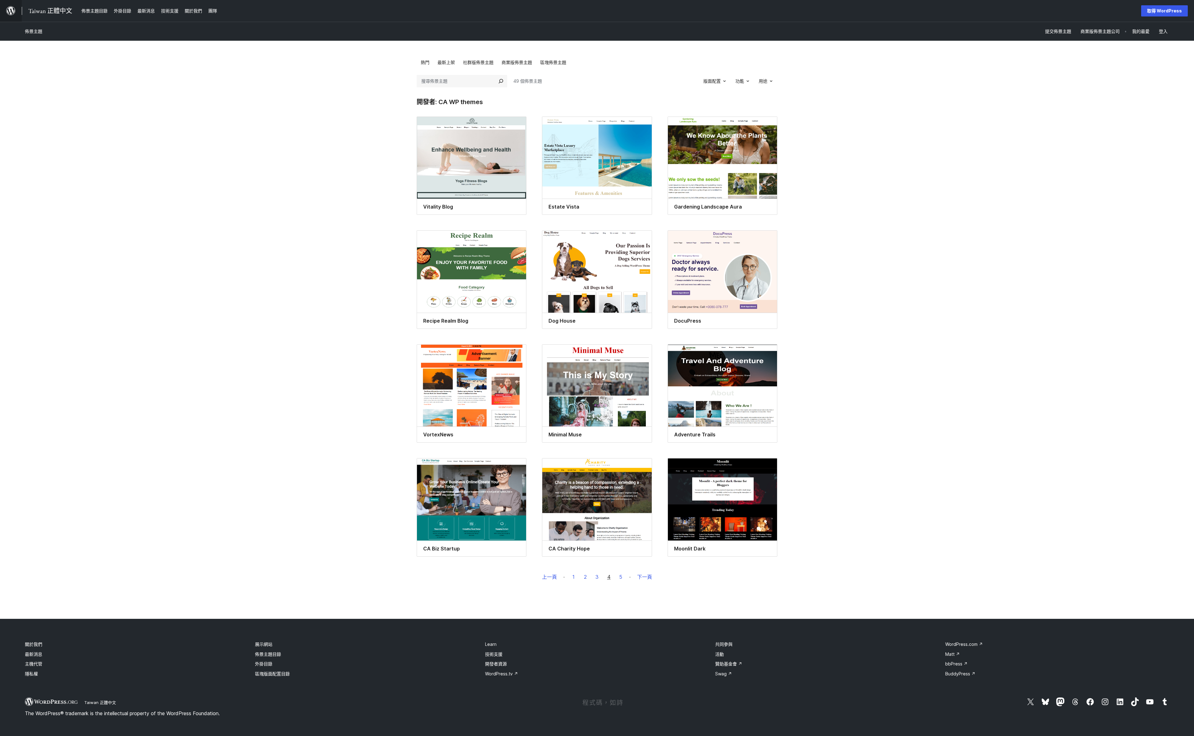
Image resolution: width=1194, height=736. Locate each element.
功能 (739, 81)
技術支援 (493, 654)
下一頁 (644, 577)
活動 (719, 654)
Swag (723, 673)
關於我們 (33, 644)
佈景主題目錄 (268, 654)
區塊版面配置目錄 (272, 673)
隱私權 (31, 673)
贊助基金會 (728, 663)
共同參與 (724, 644)
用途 (763, 81)
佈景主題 (33, 31)
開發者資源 (496, 663)
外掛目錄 (263, 663)
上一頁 (549, 577)
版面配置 (712, 81)
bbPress (956, 663)
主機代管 (33, 663)
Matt (952, 654)
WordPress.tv (501, 673)
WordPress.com (964, 644)
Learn (491, 644)
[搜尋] (501, 81)
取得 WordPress (1164, 10)
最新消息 (33, 654)
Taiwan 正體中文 (100, 702)
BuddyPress (960, 673)
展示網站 (263, 644)
